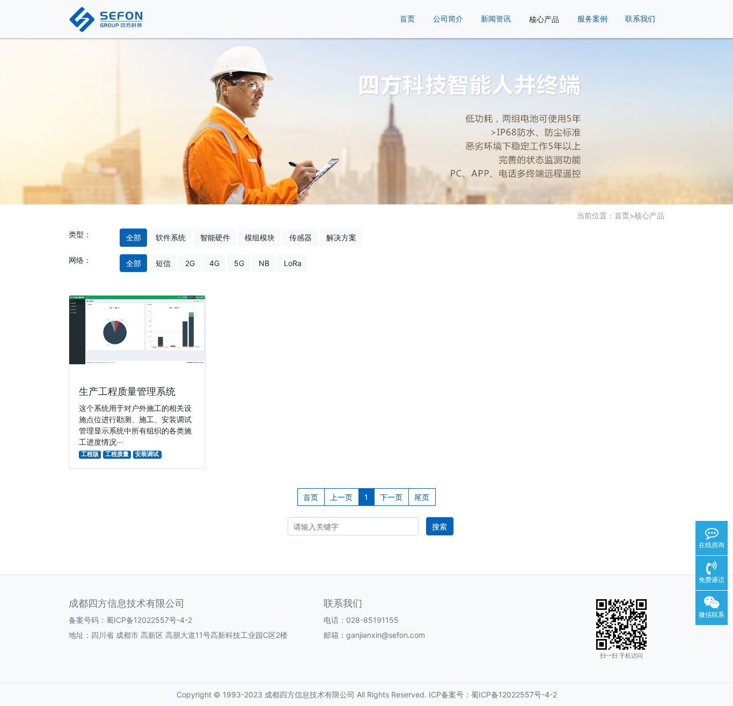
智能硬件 (215, 237)
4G (214, 263)
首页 (407, 18)
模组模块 (260, 237)
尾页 (421, 497)
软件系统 (171, 237)
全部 (133, 237)
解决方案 (341, 237)
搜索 (439, 526)
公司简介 (448, 18)
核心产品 (544, 19)
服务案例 (592, 18)
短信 (163, 263)
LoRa (293, 263)
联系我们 (640, 18)
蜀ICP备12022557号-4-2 (149, 619)
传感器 (300, 237)
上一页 (341, 497)
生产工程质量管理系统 (127, 391)
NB (264, 263)
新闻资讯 (496, 18)
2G (190, 263)
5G (239, 263)
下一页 (391, 497)
